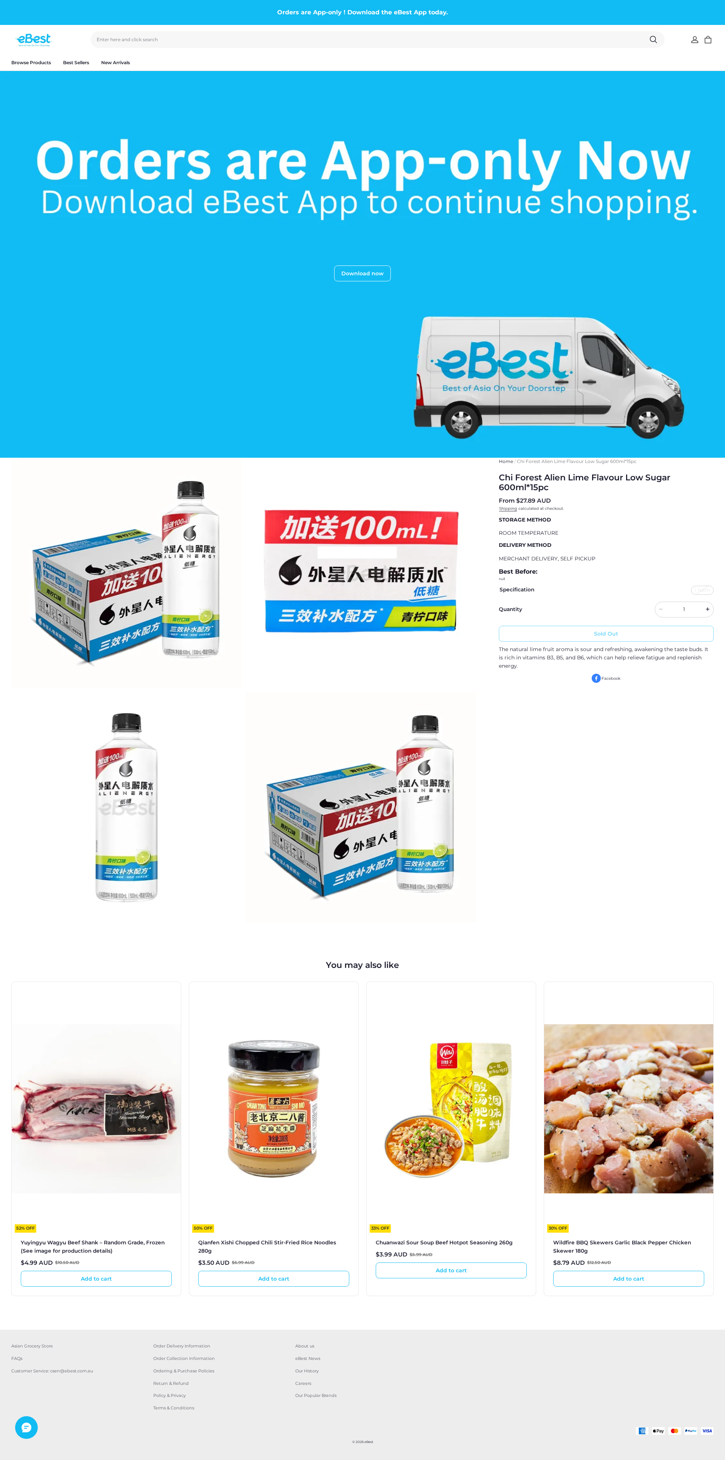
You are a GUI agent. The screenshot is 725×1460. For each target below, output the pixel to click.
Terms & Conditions (173, 1408)
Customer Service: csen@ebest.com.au (52, 1371)
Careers (303, 1383)
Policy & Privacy (169, 1395)
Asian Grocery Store (32, 1346)
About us (304, 1346)
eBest (368, 1442)
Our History (307, 1371)
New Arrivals (115, 62)
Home (506, 461)
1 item (702, 589)
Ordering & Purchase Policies (183, 1371)
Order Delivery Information (181, 1346)
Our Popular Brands (315, 1395)
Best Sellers (76, 62)
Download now (362, 273)
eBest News (307, 1358)
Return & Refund (171, 1383)
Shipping (508, 508)
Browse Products (31, 62)
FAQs (16, 1358)
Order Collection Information (184, 1358)
